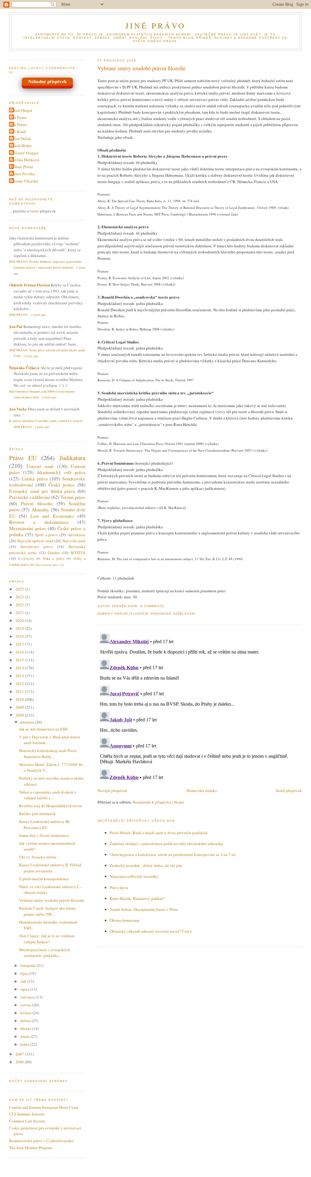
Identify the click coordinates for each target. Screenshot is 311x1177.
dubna (26, 1020)
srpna (25, 989)
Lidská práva (34, 479)
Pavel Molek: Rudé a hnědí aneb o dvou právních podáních (159, 832)
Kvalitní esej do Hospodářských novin (50, 805)
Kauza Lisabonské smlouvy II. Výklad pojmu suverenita (50, 868)
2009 (20, 707)
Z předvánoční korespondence (44, 878)
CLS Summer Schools (27, 1114)
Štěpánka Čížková (24, 367)
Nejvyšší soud (74, 540)
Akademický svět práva (61, 472)
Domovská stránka (201, 790)
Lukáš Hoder (21, 145)
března (26, 1028)
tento (34, 211)
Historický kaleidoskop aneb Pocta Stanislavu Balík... (48, 753)
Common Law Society (27, 1121)
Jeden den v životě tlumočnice (44, 835)
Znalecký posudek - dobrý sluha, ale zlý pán (146, 865)
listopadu (28, 965)
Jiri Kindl (18, 131)
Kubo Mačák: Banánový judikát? (137, 898)
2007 (20, 1054)
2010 (20, 699)
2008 (20, 715)
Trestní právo (72, 497)
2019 (20, 628)
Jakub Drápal (21, 110)
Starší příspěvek (289, 790)
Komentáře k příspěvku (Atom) (158, 802)
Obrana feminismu (125, 920)
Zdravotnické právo (47, 565)
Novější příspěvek (112, 790)
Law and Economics (52, 516)
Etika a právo (53, 558)
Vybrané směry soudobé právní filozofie (141, 68)
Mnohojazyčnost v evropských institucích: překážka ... (44, 952)
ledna (25, 1044)
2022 (20, 604)
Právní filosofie (131, 613)
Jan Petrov (19, 124)
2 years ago (38, 315)
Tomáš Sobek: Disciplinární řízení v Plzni (144, 909)
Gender (54, 552)
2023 (20, 597)
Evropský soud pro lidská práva (42, 491)
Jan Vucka (18, 409)
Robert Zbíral (22, 166)
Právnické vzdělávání (173, 613)
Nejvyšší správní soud (35, 540)
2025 (20, 589)
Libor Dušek (21, 138)
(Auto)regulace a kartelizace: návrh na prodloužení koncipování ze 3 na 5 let (173, 854)
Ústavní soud (40, 466)
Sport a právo (46, 534)
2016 (20, 652)
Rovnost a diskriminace (39, 522)
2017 (20, 644)
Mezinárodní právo (27, 528)
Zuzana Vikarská (24, 181)
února (25, 1036)
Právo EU (23, 457)
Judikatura (72, 457)
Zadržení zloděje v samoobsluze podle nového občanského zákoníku (166, 843)
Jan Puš (15, 326)
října (24, 973)
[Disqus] (199, 707)
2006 (20, 1062)
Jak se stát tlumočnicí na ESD (43, 729)
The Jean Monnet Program (30, 1147)
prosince (27, 722)
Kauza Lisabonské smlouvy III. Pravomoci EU (44, 824)
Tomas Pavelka (23, 173)
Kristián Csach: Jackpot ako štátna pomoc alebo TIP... (47, 911)
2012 (20, 683)
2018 (20, 636)
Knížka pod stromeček (37, 813)
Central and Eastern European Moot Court (43, 1107)
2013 (20, 675)
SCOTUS (77, 552)
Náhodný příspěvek (47, 81)
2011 (20, 691)
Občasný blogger (25, 152)
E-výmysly (26, 558)
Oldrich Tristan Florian (29, 285)
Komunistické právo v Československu (41, 1140)
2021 (20, 612)
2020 (20, 620)
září (23, 981)
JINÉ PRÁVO (155, 25)
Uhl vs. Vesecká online (37, 857)
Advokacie (76, 534)
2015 (20, 660)
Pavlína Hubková (25, 159)
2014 (20, 667)
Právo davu (119, 887)
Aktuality (40, 510)
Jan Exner (19, 117)
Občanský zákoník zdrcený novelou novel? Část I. (151, 931)
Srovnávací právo (36, 546)
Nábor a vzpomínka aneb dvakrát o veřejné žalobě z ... (48, 795)
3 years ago (42, 427)
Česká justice (62, 485)
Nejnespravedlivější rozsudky (134, 876)
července (28, 997)
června (26, 1005)
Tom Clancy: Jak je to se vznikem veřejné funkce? (46, 939)
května (26, 1012)
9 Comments (152, 606)
